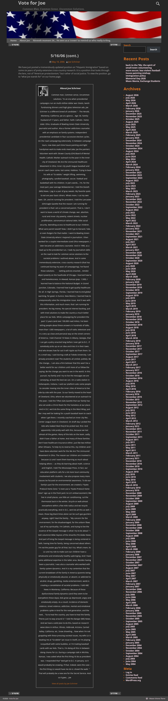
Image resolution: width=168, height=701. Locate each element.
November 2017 (134, 348)
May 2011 (130, 447)
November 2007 (134, 559)
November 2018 (134, 319)
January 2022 (132, 228)
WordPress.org (133, 680)
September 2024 (134, 148)
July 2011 (130, 442)
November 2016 (134, 372)
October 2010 (132, 466)
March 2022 (132, 223)
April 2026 (131, 103)
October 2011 (132, 434)
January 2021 (132, 250)
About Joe (25, 40)
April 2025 (131, 129)
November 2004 (134, 648)
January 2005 (132, 642)
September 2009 (134, 501)
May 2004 (130, 664)
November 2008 (134, 527)
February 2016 (133, 391)
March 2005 (132, 637)
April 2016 (131, 389)
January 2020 (132, 282)
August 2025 (132, 121)
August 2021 (132, 239)
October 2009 (132, 498)
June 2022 (131, 215)
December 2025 (133, 113)
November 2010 (134, 463)
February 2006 (133, 608)
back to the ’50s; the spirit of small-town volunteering (140, 66)
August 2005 (132, 624)
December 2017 (133, 346)
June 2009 (131, 509)
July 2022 (130, 212)
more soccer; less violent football (143, 70)
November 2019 (134, 287)
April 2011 (131, 450)
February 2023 (133, 193)
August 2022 (132, 209)
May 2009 (130, 511)
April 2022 (131, 220)
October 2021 (132, 234)
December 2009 (133, 493)
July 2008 (130, 538)
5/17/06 (115, 44)
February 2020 (133, 279)
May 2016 (130, 386)
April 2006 (131, 602)
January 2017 (132, 370)
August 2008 (132, 535)
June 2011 (131, 445)
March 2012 (132, 420)
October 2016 (132, 375)
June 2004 (131, 661)
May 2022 (130, 218)
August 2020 (132, 263)
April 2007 (131, 578)
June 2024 (131, 156)
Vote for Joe (13, 698)
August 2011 (132, 439)
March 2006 (132, 605)
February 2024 (133, 167)
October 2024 (132, 145)
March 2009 (132, 517)
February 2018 (133, 340)
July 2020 (130, 266)
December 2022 (133, 199)
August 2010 (132, 471)
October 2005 (132, 618)
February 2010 (133, 487)
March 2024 (132, 164)
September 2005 (134, 621)
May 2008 (130, 543)
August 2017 (132, 356)
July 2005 (130, 626)
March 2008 (132, 549)
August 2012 (132, 407)
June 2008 (131, 541)
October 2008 (132, 530)
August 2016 (132, 380)
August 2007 (132, 567)
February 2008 (133, 551)
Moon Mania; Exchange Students (143, 81)
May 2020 (130, 271)
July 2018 (130, 330)
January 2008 (132, 554)
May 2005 (130, 632)
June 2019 (131, 300)
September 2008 (134, 533)
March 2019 (132, 308)
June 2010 (131, 477)
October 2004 (132, 650)
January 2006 (132, 610)
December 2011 (133, 428)
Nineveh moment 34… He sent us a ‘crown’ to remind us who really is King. (72, 40)
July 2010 (130, 474)
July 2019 (130, 298)
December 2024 (133, 140)
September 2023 (134, 177)
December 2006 (133, 589)
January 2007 (132, 586)
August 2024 (132, 151)
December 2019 (133, 284)
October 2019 (132, 290)
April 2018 (131, 335)
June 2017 (131, 359)
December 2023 (133, 172)
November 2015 (134, 396)
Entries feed (132, 675)
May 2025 (130, 127)
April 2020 (131, 274)
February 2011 (133, 455)
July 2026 (130, 97)
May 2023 (130, 188)
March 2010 (132, 485)
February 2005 (133, 640)
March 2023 (132, 191)
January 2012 (132, 426)
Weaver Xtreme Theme (157, 698)
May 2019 (130, 303)
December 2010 (133, 461)
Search (127, 45)
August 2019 (132, 295)
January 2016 (132, 394)
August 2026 (132, 95)
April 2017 (131, 362)
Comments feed (134, 677)
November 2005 (134, 616)
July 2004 (130, 658)
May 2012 (130, 415)
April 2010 (131, 482)
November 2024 (134, 143)
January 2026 (132, 111)
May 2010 (130, 479)
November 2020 (134, 255)
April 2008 (131, 546)
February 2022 (133, 226)
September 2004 (134, 653)
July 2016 (130, 383)
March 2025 (132, 132)
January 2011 (132, 458)
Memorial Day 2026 (136, 78)
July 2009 (130, 506)
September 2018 (134, 324)
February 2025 (133, 135)
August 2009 (132, 503)
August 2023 (132, 180)
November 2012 (134, 402)
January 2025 (132, 137)
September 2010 (134, 469)
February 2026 (133, 108)
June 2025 (131, 124)
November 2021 (134, 231)
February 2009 (133, 519)
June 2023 (131, 185)
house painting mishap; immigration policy (138, 74)
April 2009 (131, 514)
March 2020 (132, 276)
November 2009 (134, 495)
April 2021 (131, 244)
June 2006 (131, 597)
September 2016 (134, 378)
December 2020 (133, 252)
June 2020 (131, 268)
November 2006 (134, 591)
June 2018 (131, 332)
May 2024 (130, 159)
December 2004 (133, 645)
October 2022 (132, 204)
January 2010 (132, 490)
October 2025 (132, 119)
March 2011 (132, 453)
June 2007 (131, 573)
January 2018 (132, 343)
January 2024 (132, 169)
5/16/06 (14, 44)
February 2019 (133, 311)
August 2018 (132, 327)
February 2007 (133, 583)
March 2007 (132, 581)
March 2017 (132, 364)
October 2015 (132, 399)
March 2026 (132, 105)
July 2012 (130, 410)
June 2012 (131, 412)
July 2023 (130, 183)
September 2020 (134, 260)
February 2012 (133, 423)
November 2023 (134, 175)
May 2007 (130, 575)
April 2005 (131, 634)
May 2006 (130, 599)
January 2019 (132, 314)
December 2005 (133, 613)
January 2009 (132, 522)
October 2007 (132, 562)
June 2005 (131, 629)
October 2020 (132, 258)
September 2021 (134, 236)
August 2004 (132, 656)
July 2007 (130, 570)
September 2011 (134, 437)
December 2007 (133, 557)
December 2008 (133, 525)
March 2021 (132, 247)
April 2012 (131, 418)
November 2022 (134, 201)
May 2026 (130, 100)
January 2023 (132, 196)
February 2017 (133, 367)
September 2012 (134, 404)
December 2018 (133, 316)
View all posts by (65, 683)
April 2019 (131, 306)
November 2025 (134, 116)
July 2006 (130, 594)
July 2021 (130, 242)
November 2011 (134, 431)
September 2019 (134, 292)
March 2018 (132, 338)
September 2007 (134, 565)
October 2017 (132, 351)
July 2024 (130, 153)
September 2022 (134, 207)
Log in (129, 672)
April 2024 (131, 161)
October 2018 (132, 322)
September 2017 (134, 354)
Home (13, 40)
